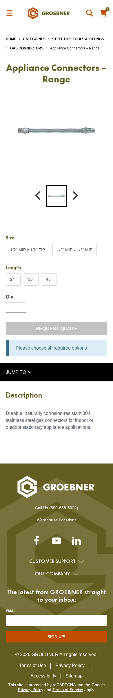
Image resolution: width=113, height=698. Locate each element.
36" (33, 281)
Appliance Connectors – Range (75, 48)
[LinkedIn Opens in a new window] (76, 542)
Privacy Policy (70, 665)
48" (51, 281)
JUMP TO (16, 372)
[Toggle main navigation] (9, 13)
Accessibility (43, 675)
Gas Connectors (26, 48)
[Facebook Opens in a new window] (36, 542)
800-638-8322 (64, 507)
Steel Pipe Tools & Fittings (78, 39)
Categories (34, 39)
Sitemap (74, 675)
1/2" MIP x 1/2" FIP (27, 251)
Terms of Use (32, 665)
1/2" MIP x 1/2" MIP (74, 251)
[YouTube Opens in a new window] (56, 542)
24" (15, 281)
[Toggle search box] (89, 13)
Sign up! (56, 636)
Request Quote (56, 328)
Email (11, 610)
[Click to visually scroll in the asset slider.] (37, 196)
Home (11, 39)
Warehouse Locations (56, 520)
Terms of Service (67, 689)
